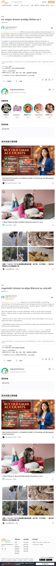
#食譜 (44, 542)
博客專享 (48, 5)
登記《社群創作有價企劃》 (18, 68)
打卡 (10, 72)
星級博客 (42, 5)
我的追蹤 (26, 549)
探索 (32, 5)
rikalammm (39, 115)
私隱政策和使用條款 (9, 564)
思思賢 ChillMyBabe (50, 115)
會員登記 (44, 2)
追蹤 (52, 28)
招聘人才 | (26, 560)
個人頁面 (26, 542)
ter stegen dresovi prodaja (10, 32)
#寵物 (34, 542)
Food (23, 558)
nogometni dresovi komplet (36, 330)
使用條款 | (15, 560)
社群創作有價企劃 (6, 5)
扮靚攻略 (29, 72)
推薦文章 (37, 5)
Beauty (18, 558)
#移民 (41, 544)
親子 (20, 72)
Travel (10, 558)
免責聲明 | (10, 560)
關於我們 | (4, 560)
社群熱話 (16, 5)
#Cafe (48, 542)
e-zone (31, 558)
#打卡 (41, 542)
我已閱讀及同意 (45, 564)
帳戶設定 (26, 544)
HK (14, 558)
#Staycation (35, 544)
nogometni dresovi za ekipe (11, 302)
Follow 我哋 (31, 75)
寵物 (24, 72)
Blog (27, 558)
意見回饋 (17, 551)
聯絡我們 (31, 560)
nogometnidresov (11, 27)
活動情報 (34, 72)
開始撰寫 (51, 2)
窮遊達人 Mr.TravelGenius (28, 115)
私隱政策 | (21, 560)
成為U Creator (25, 5)
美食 (17, 72)
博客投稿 (17, 553)
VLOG (16, 544)
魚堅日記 (6, 115)
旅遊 (2, 16)
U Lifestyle (4, 558)
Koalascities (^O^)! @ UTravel (17, 115)
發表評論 (5, 129)
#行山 (37, 542)
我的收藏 (26, 546)
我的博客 (26, 551)
